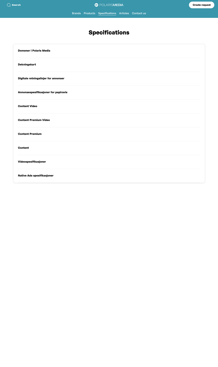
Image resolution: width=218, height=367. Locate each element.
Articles (124, 13)
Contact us (139, 13)
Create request (202, 4)
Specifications (107, 13)
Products (89, 13)
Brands (76, 13)
